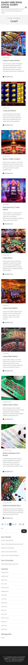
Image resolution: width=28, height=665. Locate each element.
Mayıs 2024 (4, 595)
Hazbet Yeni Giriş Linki (7, 540)
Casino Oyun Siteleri (10, 308)
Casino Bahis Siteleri (10, 356)
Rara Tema (15, 659)
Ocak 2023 (4, 599)
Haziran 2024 (4, 591)
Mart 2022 (4, 625)
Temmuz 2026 (4, 572)
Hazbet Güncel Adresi (10, 405)
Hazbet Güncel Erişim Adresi (9, 551)
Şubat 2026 (4, 580)
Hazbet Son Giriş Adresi (7, 548)
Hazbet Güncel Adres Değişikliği (10, 555)
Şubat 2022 (4, 629)
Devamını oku (8, 76)
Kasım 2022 (4, 606)
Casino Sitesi (7, 258)
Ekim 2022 (3, 610)
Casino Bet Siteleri (9, 111)
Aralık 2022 (4, 602)
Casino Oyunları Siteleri (11, 60)
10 (20, 524)
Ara (2, 528)
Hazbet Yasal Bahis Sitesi (12, 505)
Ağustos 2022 (5, 618)
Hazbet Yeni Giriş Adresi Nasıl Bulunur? (12, 544)
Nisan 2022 (4, 621)
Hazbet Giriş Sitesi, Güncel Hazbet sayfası (11, 4)
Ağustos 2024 (5, 587)
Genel (2, 637)
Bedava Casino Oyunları (11, 159)
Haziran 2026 (4, 576)
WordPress (21, 659)
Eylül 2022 (4, 614)
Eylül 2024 (4, 583)
